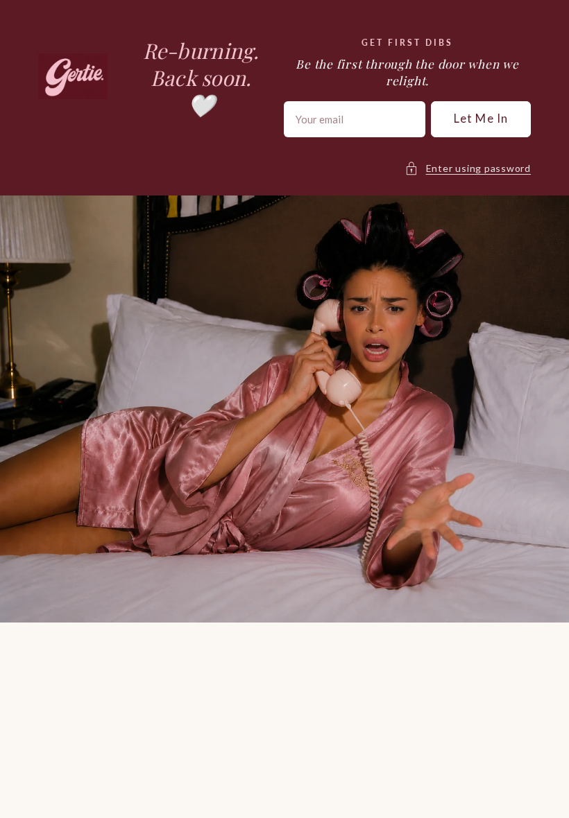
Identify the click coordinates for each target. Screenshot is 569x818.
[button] (468, 168)
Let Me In (481, 118)
